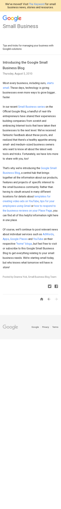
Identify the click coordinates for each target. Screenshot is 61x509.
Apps (6, 239)
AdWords (48, 234)
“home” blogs (24, 243)
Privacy (45, 327)
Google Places (19, 239)
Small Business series (31, 106)
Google (35, 327)
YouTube (38, 239)
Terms (55, 327)
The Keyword (37, 4)
